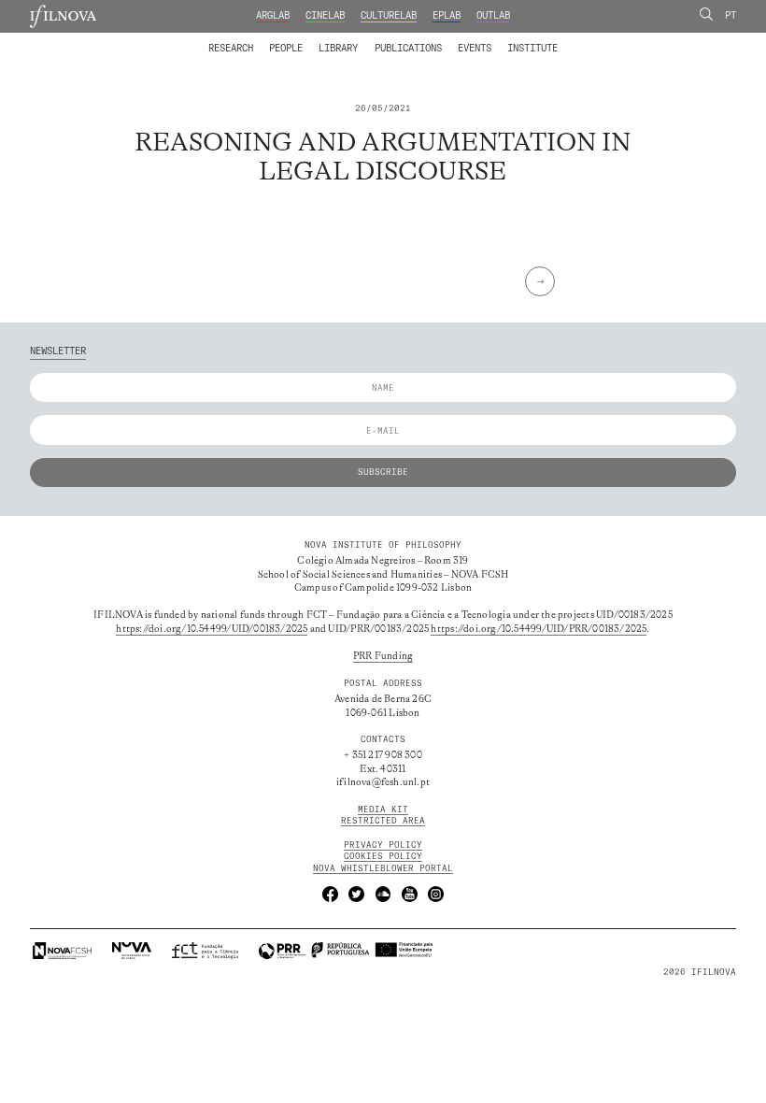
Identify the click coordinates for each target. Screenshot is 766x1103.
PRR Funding (383, 656)
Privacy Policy (383, 844)
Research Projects (300, 40)
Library (338, 48)
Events (474, 48)
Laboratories (204, 40)
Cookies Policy (383, 856)
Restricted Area (383, 820)
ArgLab (273, 15)
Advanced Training (505, 40)
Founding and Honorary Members (483, 40)
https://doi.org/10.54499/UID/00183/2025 (211, 629)
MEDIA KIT (383, 809)
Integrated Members (252, 40)
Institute (532, 48)
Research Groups (403, 40)
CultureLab (389, 15)
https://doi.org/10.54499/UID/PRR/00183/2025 (538, 629)
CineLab (325, 15)
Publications (408, 48)
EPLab (447, 15)
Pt (730, 15)
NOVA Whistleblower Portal (383, 868)
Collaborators (352, 40)
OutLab (493, 15)
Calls (581, 40)
